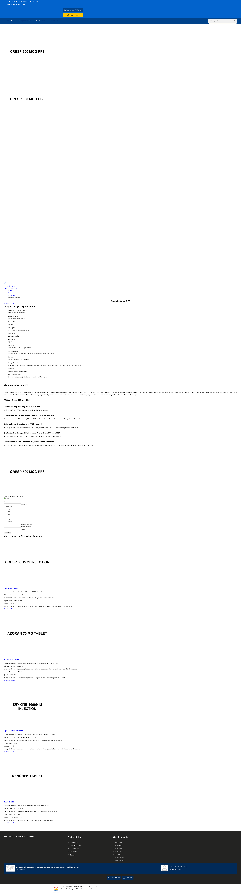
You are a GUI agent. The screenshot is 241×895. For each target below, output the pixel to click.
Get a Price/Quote (9, 303)
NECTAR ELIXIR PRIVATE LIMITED (23, 3)
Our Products (40, 21)
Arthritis (117, 854)
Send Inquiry (74, 15)
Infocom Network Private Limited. (85, 889)
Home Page (10, 21)
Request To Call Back (10, 288)
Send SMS (129, 878)
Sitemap (72, 855)
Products (11, 293)
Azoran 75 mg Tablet (11, 659)
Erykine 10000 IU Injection (13, 731)
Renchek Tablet (9, 802)
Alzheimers (118, 842)
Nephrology (12, 295)
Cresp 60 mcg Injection (12, 588)
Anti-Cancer (118, 845)
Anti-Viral (118, 851)
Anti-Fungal (118, 848)
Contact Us (54, 21)
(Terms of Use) (93, 887)
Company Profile (25, 21)
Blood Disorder (119, 857)
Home (10, 290)
